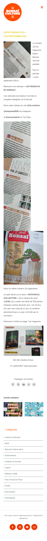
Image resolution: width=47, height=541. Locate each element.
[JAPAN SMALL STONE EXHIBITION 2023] (34, 409)
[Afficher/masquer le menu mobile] (42, 7)
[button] (5, 409)
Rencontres (10, 492)
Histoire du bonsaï (13, 461)
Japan (7, 468)
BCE (7, 443)
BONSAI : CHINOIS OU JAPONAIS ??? (13, 402)
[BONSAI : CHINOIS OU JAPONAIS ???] (13, 409)
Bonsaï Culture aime (14, 449)
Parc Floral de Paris (14, 480)
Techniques (10, 498)
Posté (7, 486)
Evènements (10, 455)
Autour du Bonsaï (12, 437)
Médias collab (11, 474)
